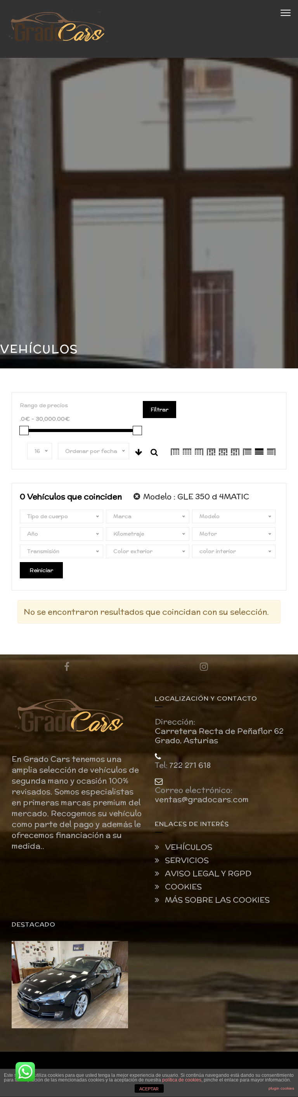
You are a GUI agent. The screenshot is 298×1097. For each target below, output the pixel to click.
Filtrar (159, 409)
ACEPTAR (149, 1089)
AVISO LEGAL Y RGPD (207, 873)
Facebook (66, 666)
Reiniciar (41, 570)
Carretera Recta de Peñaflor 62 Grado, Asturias (219, 735)
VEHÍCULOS (187, 847)
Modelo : (195, 496)
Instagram (203, 666)
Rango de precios (44, 405)
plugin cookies (281, 1088)
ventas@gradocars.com (202, 799)
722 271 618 (190, 765)
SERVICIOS (186, 860)
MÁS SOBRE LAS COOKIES (216, 899)
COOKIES (182, 886)
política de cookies (181, 1080)
